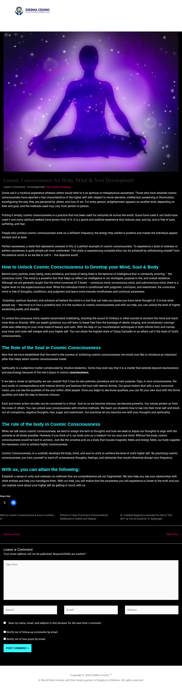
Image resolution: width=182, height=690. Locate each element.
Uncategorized (36, 187)
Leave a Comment (14, 187)
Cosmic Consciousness (78, 23)
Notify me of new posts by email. (26, 639)
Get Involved (142, 23)
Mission (56, 23)
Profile (43, 23)
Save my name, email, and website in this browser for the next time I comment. (55, 623)
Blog (173, 23)
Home (31, 23)
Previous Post (10, 534)
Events (126, 23)
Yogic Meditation (105, 23)
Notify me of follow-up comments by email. (32, 632)
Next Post (174, 534)
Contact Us (160, 23)
